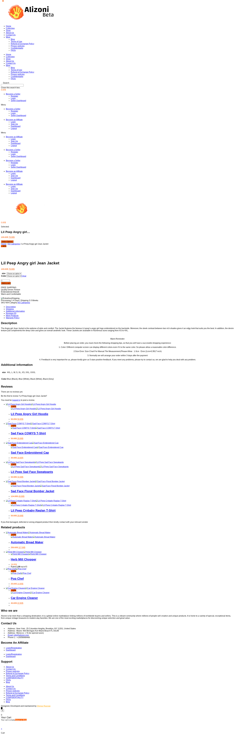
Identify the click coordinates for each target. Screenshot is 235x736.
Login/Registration (14, 648)
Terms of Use (16, 41)
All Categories (14, 244)
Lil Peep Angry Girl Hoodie (29, 414)
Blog (13, 39)
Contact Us (11, 35)
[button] (117, 83)
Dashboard (15, 126)
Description (11, 307)
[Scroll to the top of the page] (1, 708)
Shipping (10, 309)
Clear (24, 276)
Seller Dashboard (18, 101)
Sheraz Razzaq (43, 706)
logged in (16, 400)
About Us (10, 33)
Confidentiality (17, 48)
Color (3, 276)
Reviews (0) (11, 313)
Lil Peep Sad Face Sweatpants (32, 471)
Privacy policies (17, 46)
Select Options (7, 242)
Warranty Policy (12, 318)
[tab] (120, 307)
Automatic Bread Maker (27, 542)
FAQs (13, 50)
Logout (14, 128)
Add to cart (6, 283)
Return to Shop (21, 720)
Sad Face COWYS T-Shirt (28, 433)
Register (14, 96)
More (8, 37)
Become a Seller (13, 94)
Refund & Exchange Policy (22, 44)
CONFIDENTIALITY (15, 678)
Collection (10, 28)
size (4, 273)
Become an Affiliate (14, 120)
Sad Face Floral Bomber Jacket (32, 491)
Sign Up (14, 124)
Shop (8, 30)
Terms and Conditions (15, 676)
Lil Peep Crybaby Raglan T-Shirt (33, 510)
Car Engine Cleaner (24, 598)
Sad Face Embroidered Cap (30, 452)
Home (8, 26)
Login (13, 98)
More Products (12, 316)
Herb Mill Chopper (23, 559)
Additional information (15, 311)
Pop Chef (17, 578)
